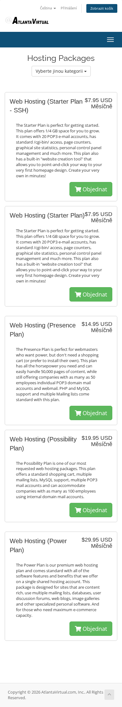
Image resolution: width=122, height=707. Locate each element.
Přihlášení (69, 8)
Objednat (94, 189)
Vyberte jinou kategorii (60, 71)
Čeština (46, 8)
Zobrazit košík (101, 8)
